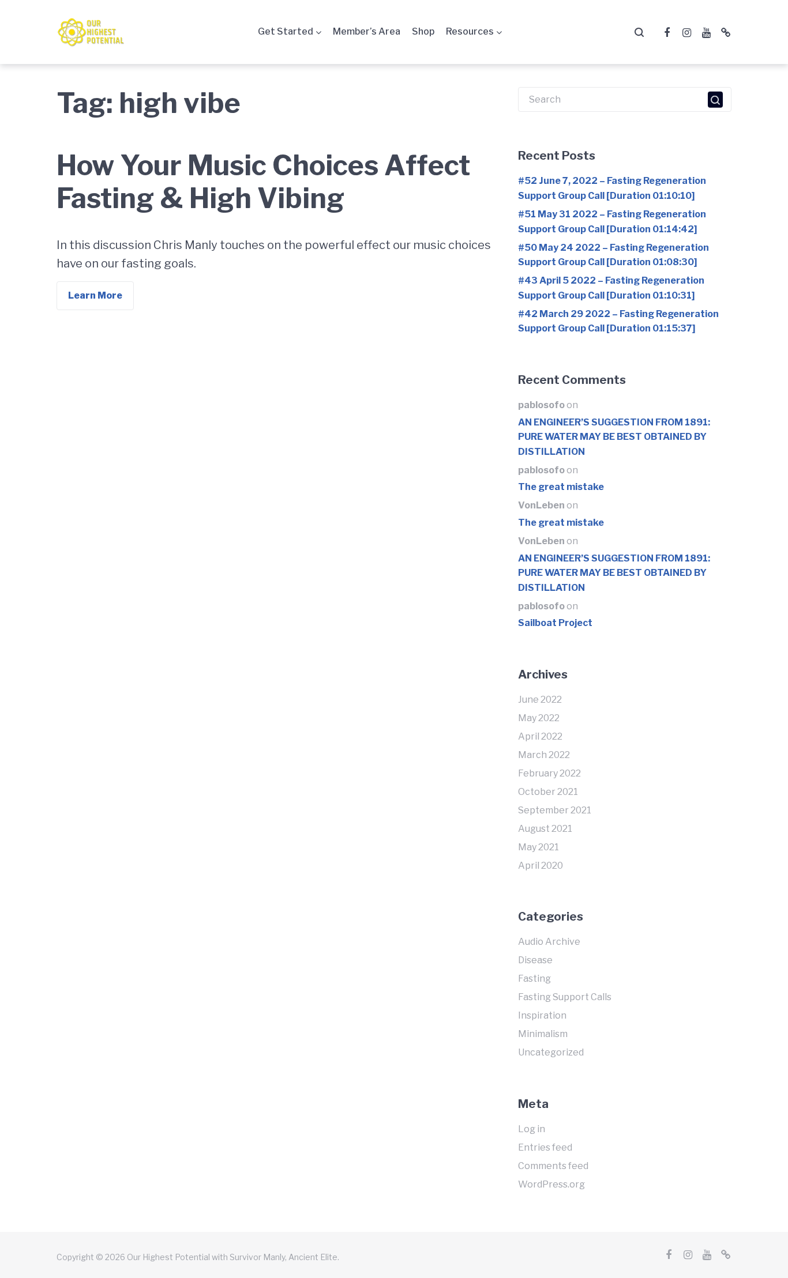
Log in (531, 1129)
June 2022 (540, 699)
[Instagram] (686, 33)
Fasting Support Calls (564, 997)
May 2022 (539, 717)
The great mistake (561, 486)
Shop (423, 31)
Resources (470, 31)
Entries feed (545, 1147)
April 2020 (540, 865)
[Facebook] (667, 33)
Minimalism (543, 1033)
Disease (535, 960)
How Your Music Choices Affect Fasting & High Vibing (263, 182)
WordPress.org (551, 1184)
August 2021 (545, 828)
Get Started (285, 31)
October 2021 (548, 791)
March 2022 (544, 754)
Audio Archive (549, 941)
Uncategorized (551, 1052)
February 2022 (549, 773)
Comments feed (553, 1165)
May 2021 (538, 847)
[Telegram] (725, 33)
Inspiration (542, 1015)
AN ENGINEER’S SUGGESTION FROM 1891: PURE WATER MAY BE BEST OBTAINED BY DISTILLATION (614, 437)
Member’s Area (366, 31)
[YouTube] (706, 33)
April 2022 (540, 736)
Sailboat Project (555, 622)
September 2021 (554, 810)
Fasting (534, 978)
